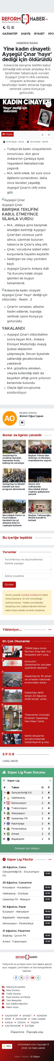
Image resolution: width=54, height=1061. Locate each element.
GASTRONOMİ (12, 1026)
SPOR (8, 1019)
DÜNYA (22, 1022)
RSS (8, 1046)
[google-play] (35, 1032)
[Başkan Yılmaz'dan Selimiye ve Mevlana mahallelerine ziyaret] (40, 446)
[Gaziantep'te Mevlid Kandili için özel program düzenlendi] (14, 475)
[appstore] (18, 1032)
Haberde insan (27, 43)
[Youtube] (32, 977)
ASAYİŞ (25, 33)
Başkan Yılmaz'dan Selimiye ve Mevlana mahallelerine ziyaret (39, 458)
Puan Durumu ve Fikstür (18, 997)
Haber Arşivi (12, 1007)
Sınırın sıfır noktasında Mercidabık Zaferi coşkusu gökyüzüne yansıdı (39, 489)
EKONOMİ (21, 1019)
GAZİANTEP (10, 33)
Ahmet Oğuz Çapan (31, 416)
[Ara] (8, 27)
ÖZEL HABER (38, 1019)
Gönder (9, 584)
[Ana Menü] (12, 27)
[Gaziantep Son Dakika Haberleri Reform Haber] (25, 19)
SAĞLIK (9, 1022)
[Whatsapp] (38, 977)
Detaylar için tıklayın (27, 848)
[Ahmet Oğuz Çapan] (10, 418)
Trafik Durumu (13, 994)
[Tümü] (50, 629)
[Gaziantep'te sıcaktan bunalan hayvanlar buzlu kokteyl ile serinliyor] (14, 446)
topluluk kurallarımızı (31, 595)
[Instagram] (27, 977)
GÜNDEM (42, 1016)
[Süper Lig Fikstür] (50, 859)
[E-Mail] (22, 422)
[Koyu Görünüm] (4, 27)
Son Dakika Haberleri (17, 1004)
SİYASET (39, 33)
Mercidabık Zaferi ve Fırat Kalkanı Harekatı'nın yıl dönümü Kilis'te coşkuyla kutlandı (14, 520)
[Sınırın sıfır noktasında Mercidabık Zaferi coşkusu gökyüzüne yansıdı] (40, 475)
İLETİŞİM (29, 1026)
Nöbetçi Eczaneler (15, 987)
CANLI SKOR (10, 761)
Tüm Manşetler (14, 1000)
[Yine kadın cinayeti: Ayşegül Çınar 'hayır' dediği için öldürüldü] (27, 115)
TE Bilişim (35, 1057)
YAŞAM (35, 1022)
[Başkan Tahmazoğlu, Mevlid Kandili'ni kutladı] (40, 506)
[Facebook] (16, 977)
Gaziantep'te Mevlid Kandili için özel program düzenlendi (14, 486)
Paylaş (9, 134)
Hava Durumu (13, 990)
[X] (21, 977)
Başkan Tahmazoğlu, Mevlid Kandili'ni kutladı (39, 518)
